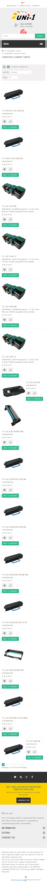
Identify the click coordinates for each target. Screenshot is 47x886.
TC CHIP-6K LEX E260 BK (13, 111)
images (7, 864)
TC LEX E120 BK (33, 382)
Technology (24, 869)
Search (40, 36)
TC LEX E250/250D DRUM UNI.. (15, 575)
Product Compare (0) (20, 67)
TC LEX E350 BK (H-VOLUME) (15, 718)
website (21, 864)
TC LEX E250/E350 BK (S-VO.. (15, 622)
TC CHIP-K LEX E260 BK (12, 158)
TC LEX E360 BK (33, 741)
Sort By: (6, 72)
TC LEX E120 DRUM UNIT (13, 431)
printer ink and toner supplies (13, 862)
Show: (5, 77)
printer (30, 859)
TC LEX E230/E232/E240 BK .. (15, 479)
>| (22, 764)
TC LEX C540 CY (9, 256)
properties (37, 852)
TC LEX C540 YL (9, 357)
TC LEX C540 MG (9, 306)
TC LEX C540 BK (9, 206)
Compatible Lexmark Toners (15, 53)
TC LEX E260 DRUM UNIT (13, 670)
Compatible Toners (13, 51)
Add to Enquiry (10, 127)
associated (15, 859)
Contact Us (23, 800)
